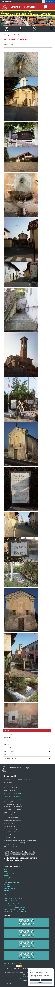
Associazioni (7, 741)
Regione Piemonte (6, 1)
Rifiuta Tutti (46, 979)
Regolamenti (7, 886)
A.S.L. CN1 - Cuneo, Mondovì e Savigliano (14, 907)
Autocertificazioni (8, 879)
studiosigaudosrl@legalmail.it (13, 846)
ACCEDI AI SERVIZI (50, 1)
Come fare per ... (8, 877)
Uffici (5, 869)
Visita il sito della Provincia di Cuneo (13, 900)
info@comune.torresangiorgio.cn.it (14, 796)
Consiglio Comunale (9, 873)
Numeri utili (7, 875)
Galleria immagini (8, 892)
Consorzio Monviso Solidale (11, 906)
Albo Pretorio (7, 881)
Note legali (5, 965)
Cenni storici (7, 748)
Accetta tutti (35, 979)
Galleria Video (7, 737)
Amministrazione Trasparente (11, 883)
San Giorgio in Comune (10, 758)
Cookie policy (38, 976)
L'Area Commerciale (9, 755)
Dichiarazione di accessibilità (27, 979)
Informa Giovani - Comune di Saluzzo (13, 904)
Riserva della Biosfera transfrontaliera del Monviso (17, 911)
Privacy (10, 964)
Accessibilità (19, 964)
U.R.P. (5, 871)
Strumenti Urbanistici (9, 888)
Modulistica (7, 884)
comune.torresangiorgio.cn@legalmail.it (15, 793)
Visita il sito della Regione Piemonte (13, 898)
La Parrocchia (7, 744)
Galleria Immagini (8, 734)
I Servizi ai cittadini (9, 751)
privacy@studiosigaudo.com (14, 845)
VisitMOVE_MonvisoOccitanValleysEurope (14, 909)
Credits (13, 964)
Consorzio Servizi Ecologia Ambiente (13, 902)
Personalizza (40, 982)
